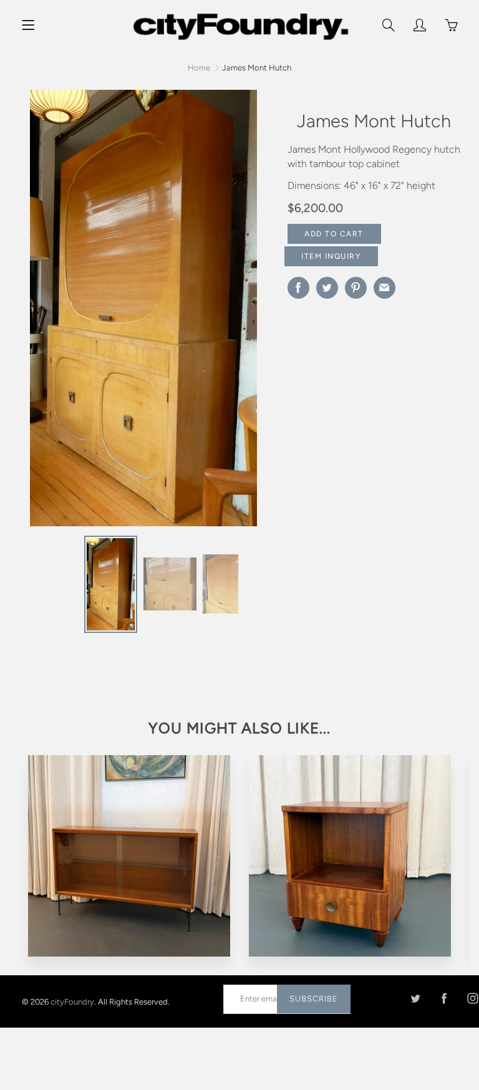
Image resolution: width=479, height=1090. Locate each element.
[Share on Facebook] (298, 288)
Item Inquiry (330, 256)
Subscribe (313, 998)
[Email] (384, 288)
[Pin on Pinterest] (356, 288)
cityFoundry (72, 1001)
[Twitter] (415, 999)
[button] (253, 312)
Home (199, 67)
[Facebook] (444, 999)
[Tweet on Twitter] (327, 288)
